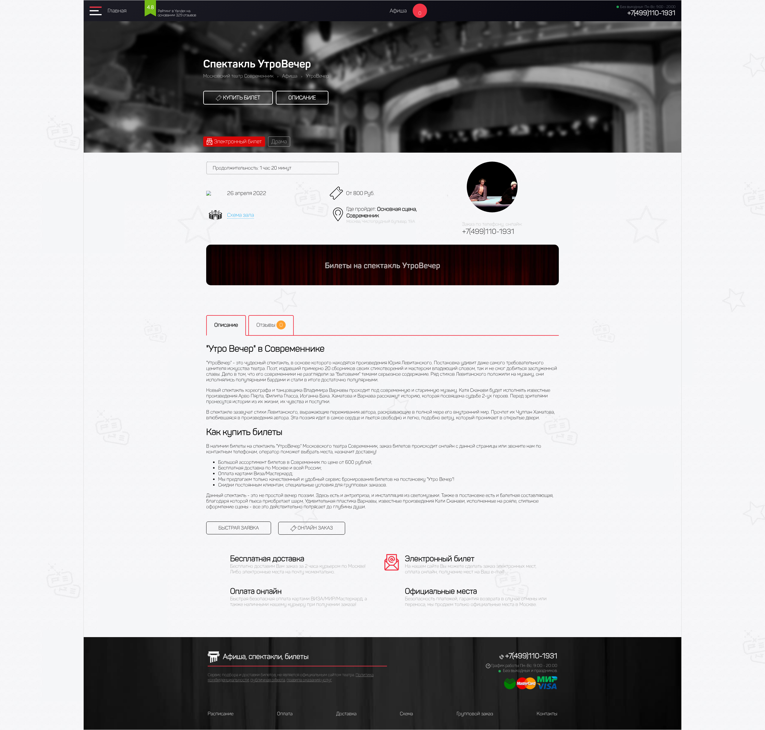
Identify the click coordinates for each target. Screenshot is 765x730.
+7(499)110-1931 (651, 13)
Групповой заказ (475, 714)
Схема (406, 714)
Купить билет (241, 97)
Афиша (398, 10)
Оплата (285, 714)
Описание (302, 97)
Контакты (547, 714)
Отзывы (269, 325)
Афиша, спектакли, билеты (265, 656)
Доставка (346, 714)
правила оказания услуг (309, 680)
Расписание (220, 714)
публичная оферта (267, 680)
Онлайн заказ (314, 528)
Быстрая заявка (238, 528)
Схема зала (240, 215)
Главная (117, 10)
